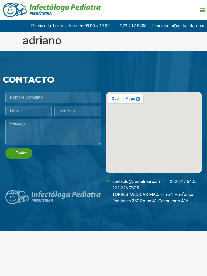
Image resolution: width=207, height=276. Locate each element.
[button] (202, 9)
